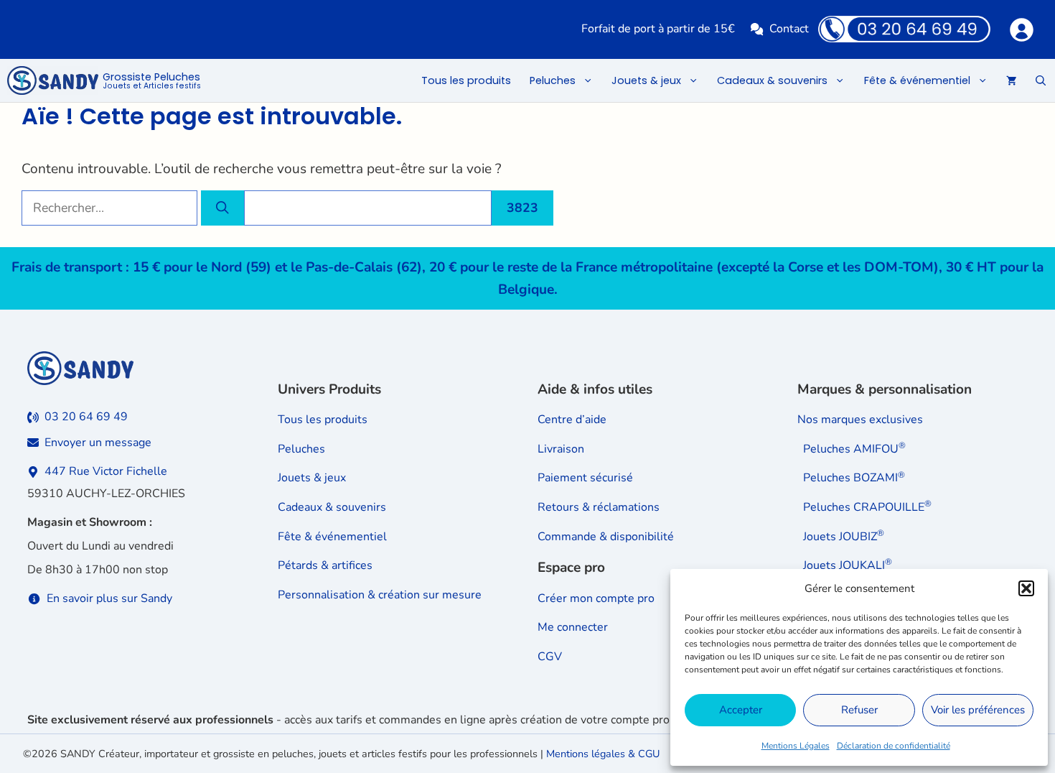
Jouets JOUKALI (847, 565)
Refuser (859, 710)
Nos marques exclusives (860, 419)
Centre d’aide (572, 419)
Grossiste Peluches (152, 81)
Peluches (553, 80)
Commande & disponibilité (606, 537)
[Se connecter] (1021, 29)
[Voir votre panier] (1011, 80)
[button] (1026, 588)
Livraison (561, 449)
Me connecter (573, 627)
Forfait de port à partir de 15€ (658, 29)
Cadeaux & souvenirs (772, 80)
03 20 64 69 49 (86, 417)
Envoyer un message (97, 442)
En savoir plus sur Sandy (109, 598)
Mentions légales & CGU (603, 753)
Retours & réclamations (599, 507)
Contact (789, 29)
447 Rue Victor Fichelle (105, 471)
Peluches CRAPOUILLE (867, 507)
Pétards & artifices (325, 565)
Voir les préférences (978, 710)
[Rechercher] (222, 207)
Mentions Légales (795, 745)
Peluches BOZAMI (854, 478)
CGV (550, 657)
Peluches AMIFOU (854, 448)
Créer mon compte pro (596, 598)
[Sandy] (52, 80)
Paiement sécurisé (585, 478)
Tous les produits (466, 80)
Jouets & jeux (646, 80)
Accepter (740, 710)
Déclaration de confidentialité (893, 745)
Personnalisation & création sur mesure (380, 595)
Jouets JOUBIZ (843, 537)
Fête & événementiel (917, 80)
